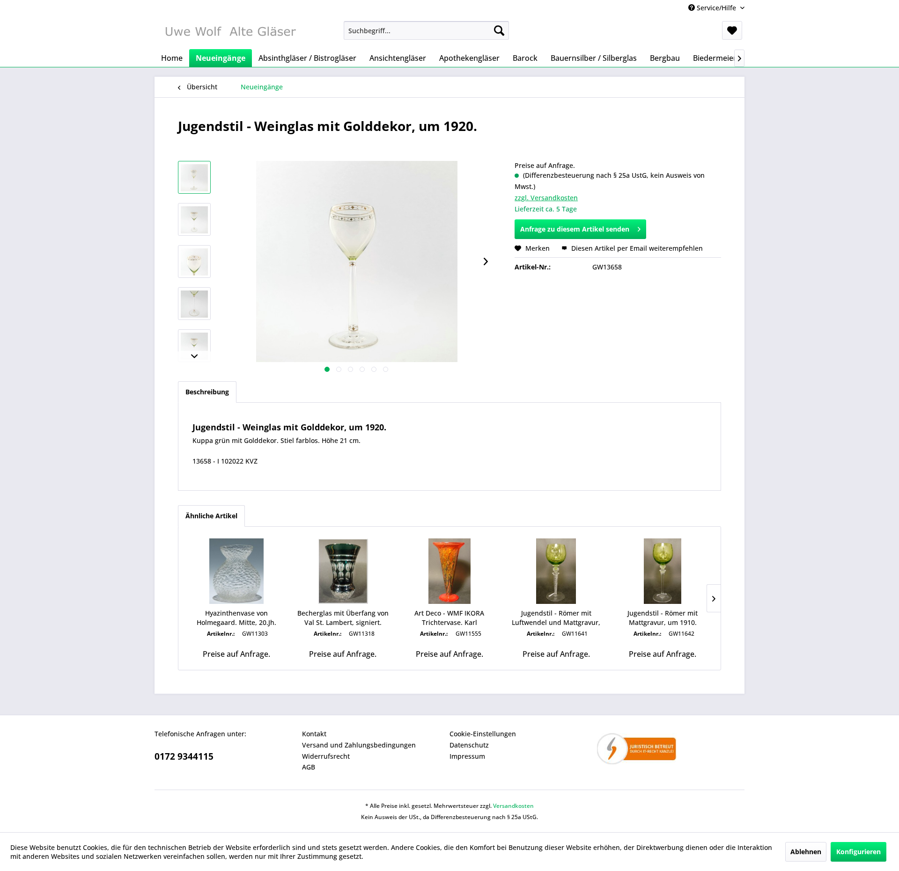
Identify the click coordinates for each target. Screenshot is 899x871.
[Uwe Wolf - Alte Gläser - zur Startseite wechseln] (230, 32)
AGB (308, 766)
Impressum (467, 756)
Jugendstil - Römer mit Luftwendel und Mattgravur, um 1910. (556, 618)
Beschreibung (207, 391)
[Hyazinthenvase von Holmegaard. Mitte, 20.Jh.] (236, 571)
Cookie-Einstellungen (483, 733)
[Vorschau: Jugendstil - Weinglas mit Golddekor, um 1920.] (194, 177)
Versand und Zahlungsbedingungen (359, 744)
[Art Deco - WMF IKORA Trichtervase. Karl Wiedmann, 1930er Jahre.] (449, 571)
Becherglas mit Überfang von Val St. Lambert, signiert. (343, 618)
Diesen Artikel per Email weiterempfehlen (636, 248)
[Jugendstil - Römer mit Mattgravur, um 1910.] (662, 571)
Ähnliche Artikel (211, 515)
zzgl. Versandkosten (546, 197)
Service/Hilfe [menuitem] (716, 7)
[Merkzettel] (732, 30)
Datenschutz (469, 744)
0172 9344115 (184, 756)
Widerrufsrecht (326, 756)
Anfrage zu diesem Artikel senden (574, 229)
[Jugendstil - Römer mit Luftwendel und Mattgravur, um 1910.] (556, 571)
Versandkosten (513, 806)
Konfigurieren (858, 851)
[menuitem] (426, 30)
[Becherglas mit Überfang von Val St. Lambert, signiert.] (343, 571)
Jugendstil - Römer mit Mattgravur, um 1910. (662, 618)
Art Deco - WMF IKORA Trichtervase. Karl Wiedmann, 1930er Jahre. (449, 618)
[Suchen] (499, 30)
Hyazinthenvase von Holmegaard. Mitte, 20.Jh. (236, 618)
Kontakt (314, 733)
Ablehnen (805, 851)
